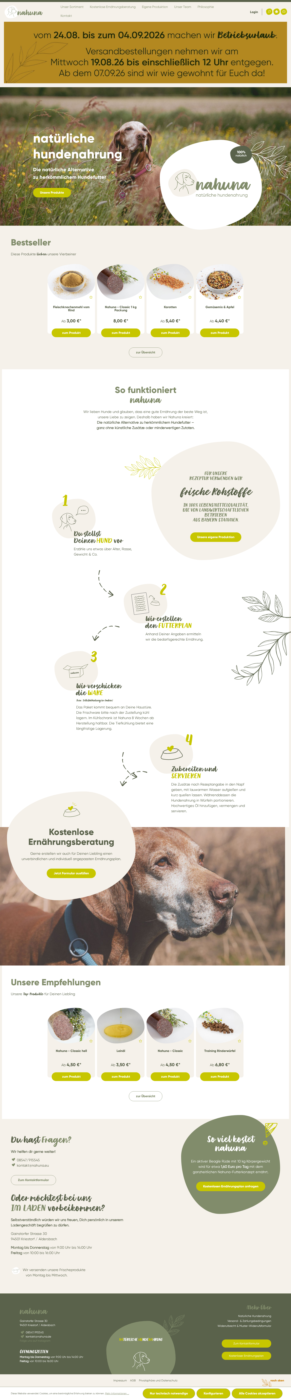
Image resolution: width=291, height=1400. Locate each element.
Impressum (120, 1380)
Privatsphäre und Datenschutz (158, 1380)
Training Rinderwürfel (219, 1051)
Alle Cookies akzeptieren (257, 1393)
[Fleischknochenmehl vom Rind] (71, 282)
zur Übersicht (145, 352)
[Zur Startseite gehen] (24, 12)
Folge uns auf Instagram (35, 1340)
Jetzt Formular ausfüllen (71, 873)
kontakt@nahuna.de (38, 1336)
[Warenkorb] (284, 12)
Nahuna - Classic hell (71, 1051)
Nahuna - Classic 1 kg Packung (121, 309)
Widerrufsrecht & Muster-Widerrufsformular (244, 1325)
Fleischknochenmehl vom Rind (71, 309)
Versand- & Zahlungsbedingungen (249, 1320)
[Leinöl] (121, 1025)
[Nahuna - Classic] (170, 1025)
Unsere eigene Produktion (215, 537)
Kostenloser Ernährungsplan (246, 1355)
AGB (133, 1380)
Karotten (170, 307)
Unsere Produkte (52, 192)
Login (254, 12)
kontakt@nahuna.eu (33, 1165)
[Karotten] (170, 282)
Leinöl (121, 1051)
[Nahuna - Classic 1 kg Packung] (121, 282)
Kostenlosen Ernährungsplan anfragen (230, 1186)
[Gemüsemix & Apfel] (219, 282)
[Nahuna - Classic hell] (71, 1025)
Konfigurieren (213, 1393)
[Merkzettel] (276, 12)
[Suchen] (269, 12)
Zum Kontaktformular (33, 1180)
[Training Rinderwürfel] (219, 1025)
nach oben (277, 1380)
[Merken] (90, 298)
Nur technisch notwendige (169, 1393)
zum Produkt (71, 333)
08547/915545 (28, 1160)
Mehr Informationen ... (117, 1393)
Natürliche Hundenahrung (254, 1316)
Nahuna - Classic (170, 1051)
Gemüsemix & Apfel (219, 307)
